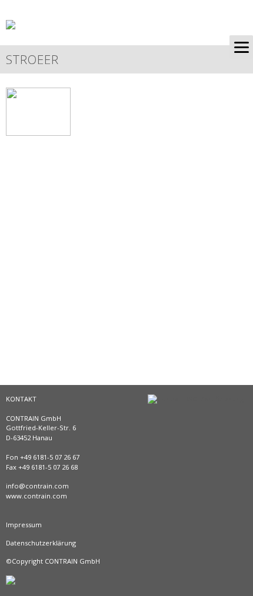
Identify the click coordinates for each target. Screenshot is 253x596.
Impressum (24, 524)
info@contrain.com (37, 485)
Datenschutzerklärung (41, 542)
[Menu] (241, 47)
